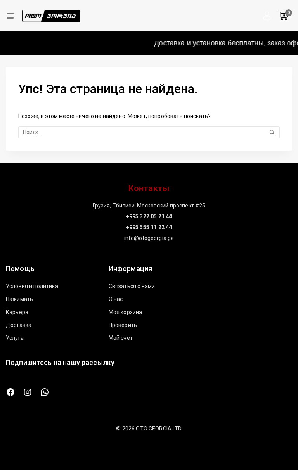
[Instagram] (27, 392)
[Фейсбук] (10, 392)
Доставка (18, 325)
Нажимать (19, 299)
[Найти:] (149, 132)
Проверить (123, 325)
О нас (116, 299)
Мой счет (121, 338)
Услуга (15, 338)
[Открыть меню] (10, 16)
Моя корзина (125, 312)
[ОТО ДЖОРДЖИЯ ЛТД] (51, 16)
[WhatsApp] (44, 392)
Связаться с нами (132, 286)
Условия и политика (32, 286)
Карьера (17, 312)
